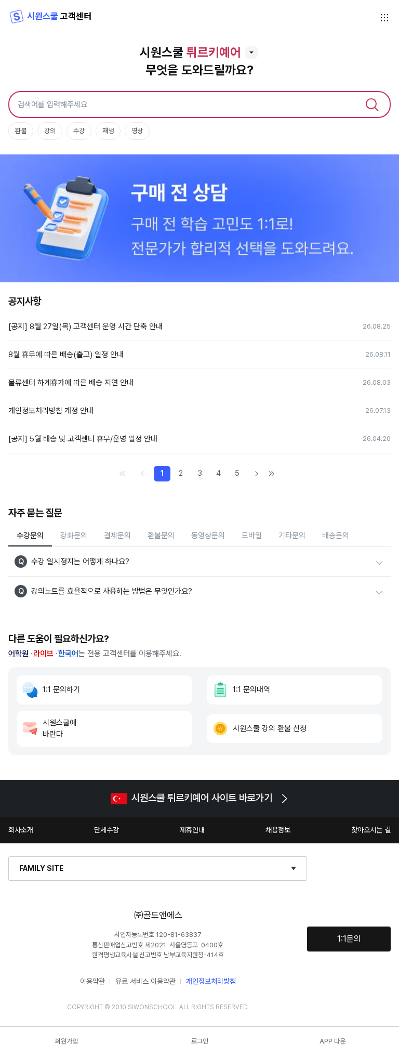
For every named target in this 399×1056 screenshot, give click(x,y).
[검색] (372, 104)
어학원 (18, 653)
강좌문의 (73, 535)
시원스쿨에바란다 (59, 728)
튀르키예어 (214, 52)
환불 (20, 131)
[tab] (30, 536)
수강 (79, 131)
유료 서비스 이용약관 (145, 981)
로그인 (199, 1041)
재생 (108, 131)
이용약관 (92, 981)
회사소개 (20, 830)
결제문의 (117, 535)
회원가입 (66, 1041)
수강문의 (30, 535)
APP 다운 (332, 1041)
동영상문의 (208, 535)
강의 (50, 131)
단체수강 (106, 830)
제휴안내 (192, 830)
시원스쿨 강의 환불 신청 (270, 728)
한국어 (68, 653)
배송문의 (335, 535)
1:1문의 (349, 939)
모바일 (252, 535)
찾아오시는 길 (371, 830)
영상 (137, 131)
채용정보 (277, 830)
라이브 (43, 653)
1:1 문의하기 (61, 689)
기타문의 (291, 535)
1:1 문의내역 (251, 689)
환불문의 (161, 535)
